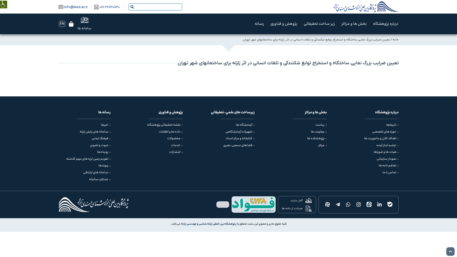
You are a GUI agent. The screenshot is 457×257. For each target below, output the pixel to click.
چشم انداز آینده (386, 145)
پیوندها (103, 165)
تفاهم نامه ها (387, 165)
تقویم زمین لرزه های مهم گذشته (87, 159)
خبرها (104, 125)
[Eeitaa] (369, 205)
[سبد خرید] (71, 24)
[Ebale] (390, 205)
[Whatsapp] (348, 205)
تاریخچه (391, 125)
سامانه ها (84, 28)
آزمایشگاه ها (244, 125)
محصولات (173, 138)
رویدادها (102, 152)
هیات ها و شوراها (385, 152)
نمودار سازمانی (386, 159)
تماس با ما (389, 172)
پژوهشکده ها (315, 138)
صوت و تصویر (99, 145)
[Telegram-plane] (338, 205)
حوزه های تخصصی (384, 131)
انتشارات (174, 152)
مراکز (321, 145)
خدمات (175, 145)
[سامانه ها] (85, 20)
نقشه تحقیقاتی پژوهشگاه (163, 125)
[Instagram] (359, 205)
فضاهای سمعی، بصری (237, 145)
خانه (396, 40)
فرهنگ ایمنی (100, 138)
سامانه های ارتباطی (95, 172)
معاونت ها (317, 131)
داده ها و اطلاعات (169, 131)
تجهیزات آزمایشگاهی (239, 131)
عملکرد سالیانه (98, 179)
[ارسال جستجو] (132, 7)
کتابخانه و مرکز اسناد (239, 138)
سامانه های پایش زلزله (94, 131)
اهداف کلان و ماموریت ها (380, 138)
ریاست (319, 125)
